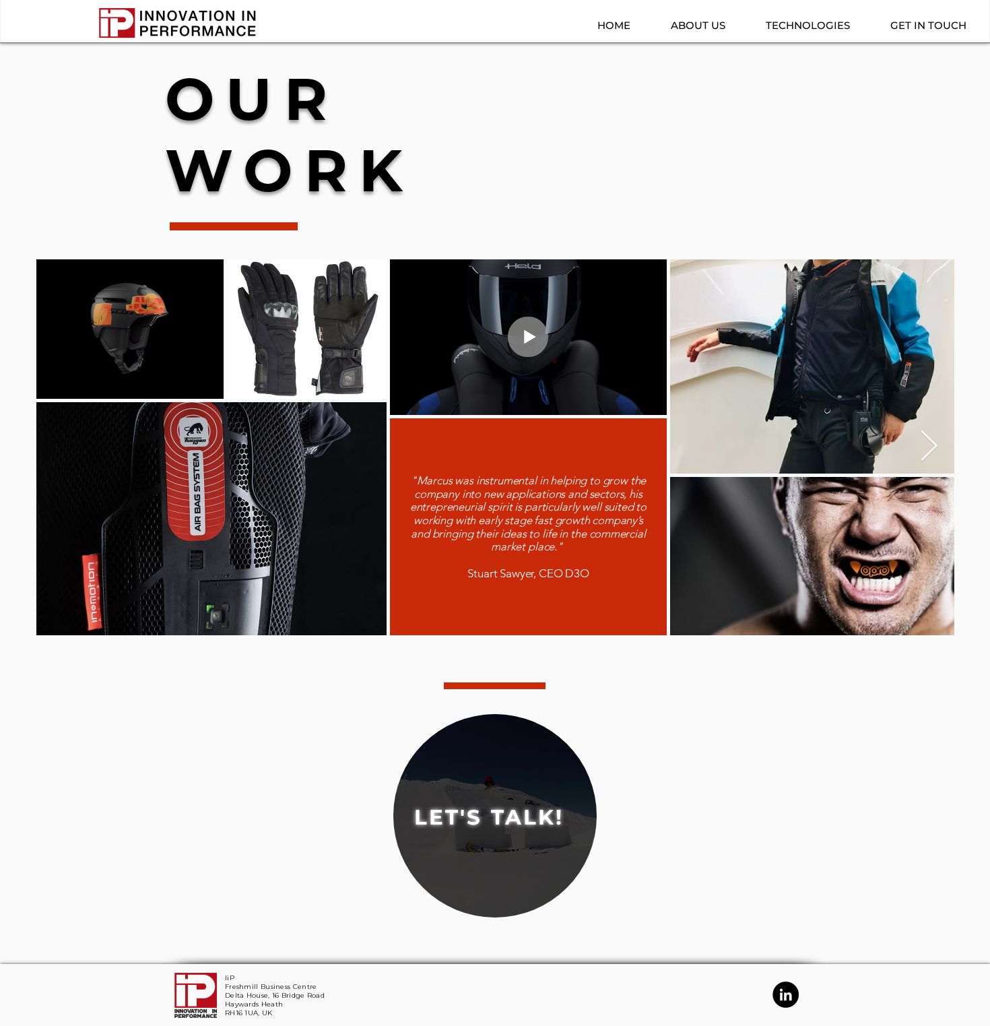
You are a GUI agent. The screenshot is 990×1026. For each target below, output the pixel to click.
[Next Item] (929, 446)
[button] (687, 25)
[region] (495, 816)
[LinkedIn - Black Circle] (785, 995)
